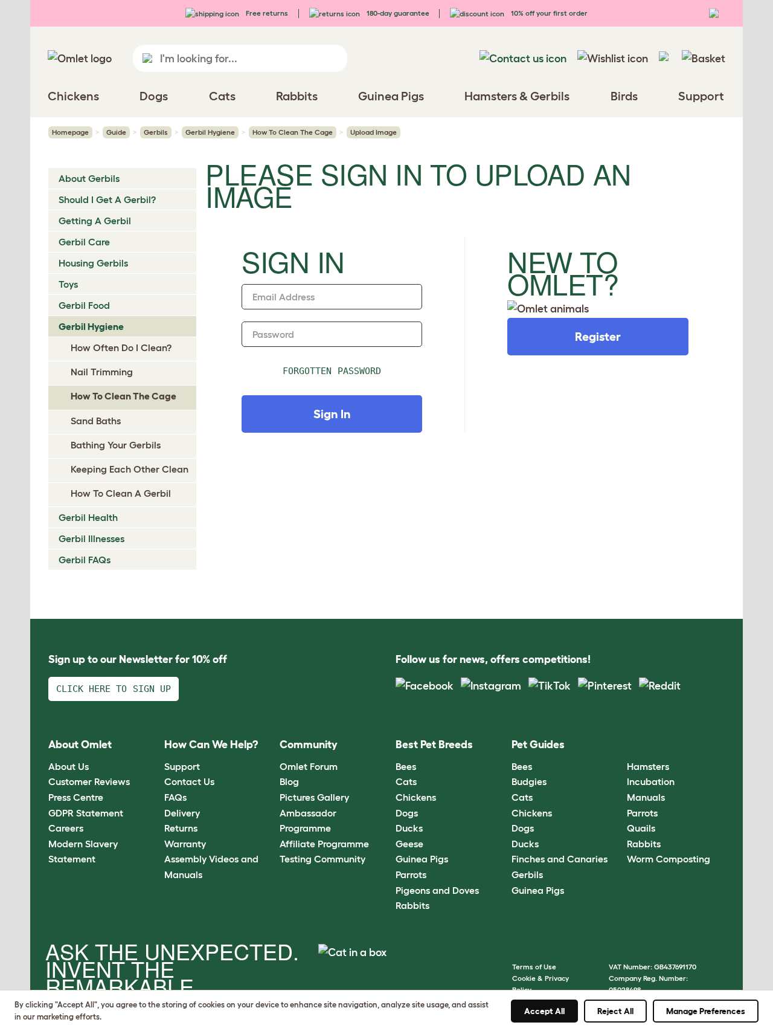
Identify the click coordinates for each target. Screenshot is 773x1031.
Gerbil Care (84, 241)
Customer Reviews (89, 781)
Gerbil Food (84, 305)
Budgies (529, 781)
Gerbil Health (88, 517)
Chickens (416, 797)
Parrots (411, 874)
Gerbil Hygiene (210, 132)
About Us (68, 766)
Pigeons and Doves (437, 890)
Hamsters (648, 766)
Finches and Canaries (560, 858)
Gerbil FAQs (85, 559)
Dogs (407, 812)
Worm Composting (668, 858)
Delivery (182, 812)
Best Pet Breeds (434, 745)
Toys (68, 284)
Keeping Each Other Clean (129, 469)
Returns (180, 828)
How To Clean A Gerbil (121, 493)
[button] (618, 745)
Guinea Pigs (422, 858)
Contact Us (189, 781)
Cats (406, 781)
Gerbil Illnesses (91, 538)
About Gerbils (89, 178)
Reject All (615, 1011)
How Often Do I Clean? (121, 347)
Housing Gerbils (93, 262)
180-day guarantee (397, 13)
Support (182, 766)
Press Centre (75, 797)
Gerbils (156, 132)
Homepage (70, 132)
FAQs (175, 797)
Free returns (266, 13)
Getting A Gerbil (95, 220)
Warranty (185, 843)
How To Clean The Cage (292, 132)
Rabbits (412, 905)
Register (598, 336)
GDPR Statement (85, 812)
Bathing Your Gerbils (116, 444)
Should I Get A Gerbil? (107, 199)
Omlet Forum (309, 766)
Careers (65, 828)
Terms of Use (534, 967)
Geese (409, 843)
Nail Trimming (102, 371)
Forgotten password (332, 371)
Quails (641, 828)
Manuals (646, 797)
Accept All (544, 1011)
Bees (406, 766)
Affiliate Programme (324, 843)
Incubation (651, 781)
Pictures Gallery (314, 797)
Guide (116, 132)
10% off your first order (548, 13)
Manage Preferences (705, 1011)
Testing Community (322, 858)
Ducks (409, 828)
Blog (289, 781)
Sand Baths (96, 420)
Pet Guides (538, 745)
